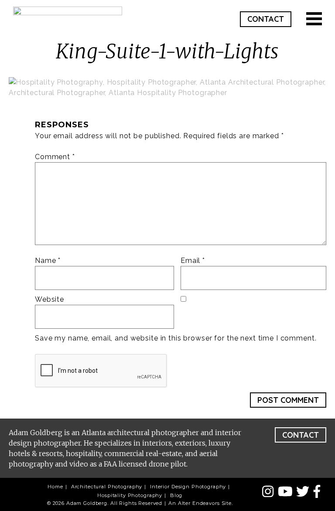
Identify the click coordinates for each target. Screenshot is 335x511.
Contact (265, 19)
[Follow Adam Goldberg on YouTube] (287, 492)
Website (49, 299)
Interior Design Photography (188, 487)
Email (193, 260)
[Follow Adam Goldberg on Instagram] (269, 492)
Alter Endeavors (199, 503)
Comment (55, 157)
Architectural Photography (107, 487)
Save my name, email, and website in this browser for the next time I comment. (176, 338)
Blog (176, 495)
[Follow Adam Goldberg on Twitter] (304, 492)
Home (55, 487)
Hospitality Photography (129, 495)
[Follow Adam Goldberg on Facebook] (317, 492)
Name (48, 260)
